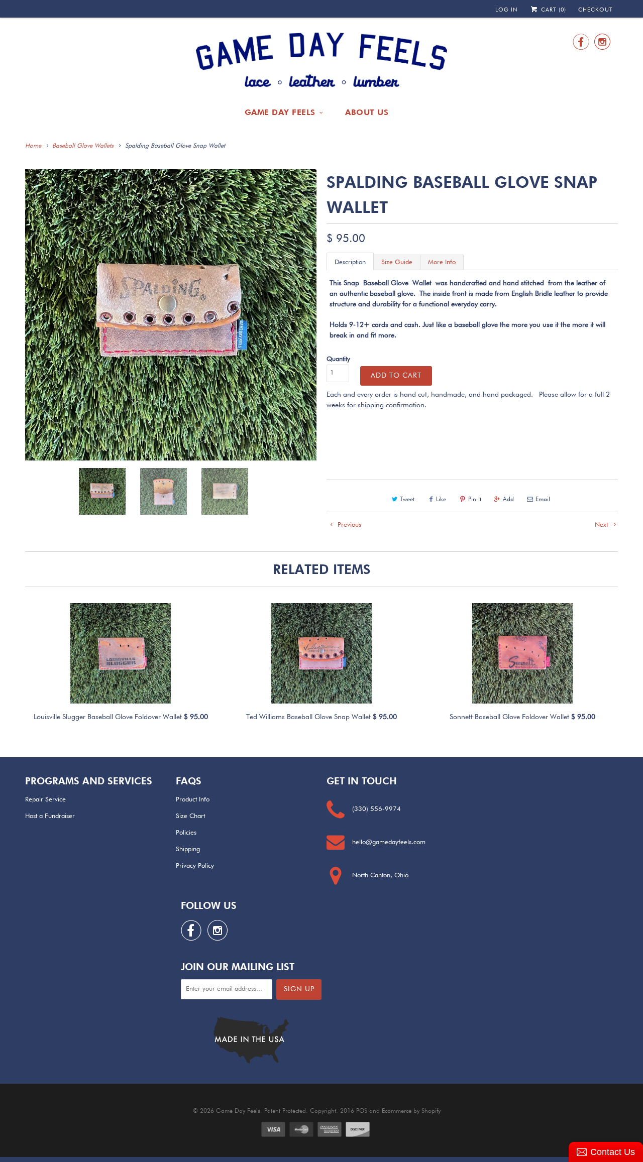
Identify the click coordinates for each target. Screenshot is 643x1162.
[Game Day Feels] (321, 60)
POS (361, 1111)
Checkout (595, 10)
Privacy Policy (195, 866)
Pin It (474, 500)
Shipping (188, 849)
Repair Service (45, 799)
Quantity (338, 359)
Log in (506, 10)
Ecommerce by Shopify (411, 1111)
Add (508, 500)
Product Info (192, 799)
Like (441, 500)
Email (542, 500)
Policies (186, 833)
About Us (366, 112)
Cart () (552, 10)
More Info (442, 262)
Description (350, 262)
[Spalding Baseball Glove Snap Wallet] (170, 314)
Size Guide (396, 262)
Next (602, 525)
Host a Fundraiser (50, 816)
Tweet (407, 500)
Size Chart (190, 816)
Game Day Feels (280, 112)
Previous (348, 525)
